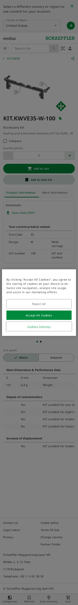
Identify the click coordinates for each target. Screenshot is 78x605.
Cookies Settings (39, 326)
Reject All (39, 304)
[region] (39, 302)
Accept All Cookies (39, 315)
